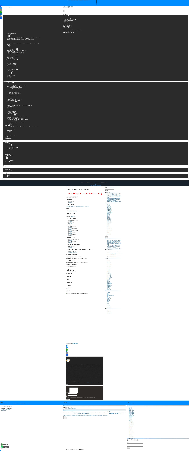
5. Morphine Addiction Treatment (15, 92)
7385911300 (75, 252)
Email (80, 396)
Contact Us (7, 176)
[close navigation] (64, 11)
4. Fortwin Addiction (67, 24)
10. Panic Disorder (10, 47)
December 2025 (109, 209)
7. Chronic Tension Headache (12, 68)
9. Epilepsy (9, 46)
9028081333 (70, 229)
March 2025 (109, 218)
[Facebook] (84, 345)
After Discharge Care (9, 137)
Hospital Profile (9, 149)
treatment (70, 415)
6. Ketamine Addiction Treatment (15, 93)
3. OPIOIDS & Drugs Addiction (69, 19)
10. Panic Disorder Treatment (12, 113)
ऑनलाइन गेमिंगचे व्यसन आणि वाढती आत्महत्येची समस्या (113, 198)
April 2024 (108, 226)
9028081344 (70, 227)
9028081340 (70, 240)
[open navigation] (64, 10)
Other (108, 304)
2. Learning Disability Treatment (12, 117)
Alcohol (108, 293)
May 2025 (108, 216)
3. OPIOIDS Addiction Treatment (13, 86)
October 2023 (109, 229)
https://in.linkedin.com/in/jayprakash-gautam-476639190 (92, 382)
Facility (6, 142)
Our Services (65, 14)
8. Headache (9, 45)
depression (108, 411)
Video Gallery (7, 171)
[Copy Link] (84, 353)
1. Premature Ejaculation (11, 74)
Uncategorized (109, 307)
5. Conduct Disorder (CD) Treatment (13, 120)
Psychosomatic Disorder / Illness (11, 59)
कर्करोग (96, 415)
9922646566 (71, 0)
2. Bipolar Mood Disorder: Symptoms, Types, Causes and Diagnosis (19, 38)
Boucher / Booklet (10, 148)
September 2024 (109, 222)
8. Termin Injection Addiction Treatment (14, 99)
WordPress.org (109, 313)
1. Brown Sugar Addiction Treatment (15, 87)
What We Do (7, 153)
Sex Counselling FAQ (10, 160)
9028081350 (70, 235)
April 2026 (108, 205)
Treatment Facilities (12, 146)
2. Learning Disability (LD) (11, 51)
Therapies (6, 125)
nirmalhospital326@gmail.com (5, 409)
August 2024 (109, 223)
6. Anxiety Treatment (10, 108)
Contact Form (7, 175)
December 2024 (109, 221)
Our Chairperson (8, 156)
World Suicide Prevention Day (91, 415)
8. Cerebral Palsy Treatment (12, 124)
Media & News (7, 169)
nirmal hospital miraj (84, 414)
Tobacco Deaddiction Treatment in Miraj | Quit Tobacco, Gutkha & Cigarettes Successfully (114, 194)
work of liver (81, 415)
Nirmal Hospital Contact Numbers (95, 185)
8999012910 (70, 223)
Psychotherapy (9, 130)
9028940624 (78, 206)
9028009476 (73, 206)
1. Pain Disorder (9, 60)
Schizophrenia (109, 306)
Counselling (7, 139)
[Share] (84, 355)
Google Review (5, 179)
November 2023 (109, 228)
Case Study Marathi (10, 162)
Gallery (4, 166)
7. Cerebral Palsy (10, 57)
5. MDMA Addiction (67, 28)
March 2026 (109, 206)
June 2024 (108, 224)
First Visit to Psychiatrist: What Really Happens (114, 201)
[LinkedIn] (84, 351)
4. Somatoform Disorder (11, 64)
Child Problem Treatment (9, 114)
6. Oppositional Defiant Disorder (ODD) (14, 56)
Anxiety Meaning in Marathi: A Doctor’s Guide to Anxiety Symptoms (114, 254)
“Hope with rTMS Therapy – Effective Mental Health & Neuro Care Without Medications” (23, 126)
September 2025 (109, 212)
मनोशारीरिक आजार (100, 415)
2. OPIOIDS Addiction (67, 21)
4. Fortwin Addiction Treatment (14, 91)
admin (73, 186)
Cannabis (88, 411)
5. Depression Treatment (11, 107)
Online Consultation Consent (115, 257)
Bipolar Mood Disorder (110, 295)
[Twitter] (84, 347)
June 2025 (108, 215)
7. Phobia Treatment (10, 110)
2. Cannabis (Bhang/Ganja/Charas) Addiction (71, 18)
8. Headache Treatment (11, 111)
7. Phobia (8, 44)
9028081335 (70, 247)
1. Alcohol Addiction (67, 16)
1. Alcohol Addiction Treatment (12, 83)
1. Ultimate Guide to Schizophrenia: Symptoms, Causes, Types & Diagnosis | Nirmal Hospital (23, 37)
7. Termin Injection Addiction (117, 255)
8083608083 (87, 206)
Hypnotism (9, 132)
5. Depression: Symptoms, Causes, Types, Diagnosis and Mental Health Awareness (22, 41)
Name (67, 393)
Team (8, 150)
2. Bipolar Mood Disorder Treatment (13, 104)
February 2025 (109, 219)
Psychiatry (108, 305)
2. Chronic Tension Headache (12, 62)
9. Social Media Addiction (11, 33)
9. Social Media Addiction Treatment (13, 100)
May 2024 (108, 225)
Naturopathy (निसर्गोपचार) (11, 129)
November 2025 (109, 210)
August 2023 (109, 286)
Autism (108, 294)
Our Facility (9, 144)
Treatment (4, 81)
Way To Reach (7, 177)
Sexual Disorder (8, 72)
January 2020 (109, 233)
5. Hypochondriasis (10, 65)
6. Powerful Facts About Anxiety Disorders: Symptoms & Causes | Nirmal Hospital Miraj (23, 43)
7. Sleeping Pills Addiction (68, 31)
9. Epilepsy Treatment (11, 112)
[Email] (84, 348)
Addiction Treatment (8, 82)
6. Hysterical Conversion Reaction (13, 66)
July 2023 (108, 231)
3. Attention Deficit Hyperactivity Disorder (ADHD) (16, 52)
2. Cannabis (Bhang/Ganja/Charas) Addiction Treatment (17, 85)
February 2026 (109, 207)
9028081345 (70, 231)
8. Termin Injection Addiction (68, 32)
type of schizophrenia (74, 415)
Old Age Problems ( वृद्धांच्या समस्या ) (10, 69)
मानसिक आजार (103, 415)
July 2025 (108, 214)
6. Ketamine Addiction (67, 26)
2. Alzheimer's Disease (11, 71)
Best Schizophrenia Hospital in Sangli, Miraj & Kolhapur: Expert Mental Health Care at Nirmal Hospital (114, 196)
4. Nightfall (9, 77)
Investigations (7, 136)
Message (67, 392)
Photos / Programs (8, 170)
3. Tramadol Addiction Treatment (15, 89)
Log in (108, 310)
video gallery (78, 415)
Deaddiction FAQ (10, 159)
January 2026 (109, 208)
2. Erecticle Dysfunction (11, 75)
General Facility (9, 143)
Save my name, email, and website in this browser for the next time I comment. (80, 397)
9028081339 (82, 206)
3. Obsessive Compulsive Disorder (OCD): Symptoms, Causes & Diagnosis (20, 39)
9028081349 (70, 233)
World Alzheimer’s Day (85, 415)
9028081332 (73, 216)
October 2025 (109, 211)
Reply (67, 384)
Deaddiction (65, 15)
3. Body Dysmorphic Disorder (12, 63)
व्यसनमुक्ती (106, 415)
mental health (75, 413)
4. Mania (8, 40)
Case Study (7, 161)
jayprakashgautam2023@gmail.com (74, 382)
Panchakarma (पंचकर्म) (10, 127)
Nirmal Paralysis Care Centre (10, 78)
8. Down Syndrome (10, 58)
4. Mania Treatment (10, 106)
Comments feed (109, 312)
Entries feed (109, 311)
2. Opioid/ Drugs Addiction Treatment (16, 88)
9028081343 (70, 242)
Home (95, 184)
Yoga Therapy (9, 131)
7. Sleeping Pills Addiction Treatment (13, 98)
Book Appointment (8, 174)
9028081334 (70, 202)
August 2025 (109, 213)
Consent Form (109, 298)
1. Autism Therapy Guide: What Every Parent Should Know (17, 116)
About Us (108, 292)
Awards (6, 168)
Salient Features (8, 154)
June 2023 (108, 232)
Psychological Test (8, 138)
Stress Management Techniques (13, 133)
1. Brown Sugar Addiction (68, 20)
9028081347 (70, 221)
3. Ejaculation (9, 76)
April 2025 (108, 217)
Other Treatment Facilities (13, 147)
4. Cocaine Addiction (67, 27)
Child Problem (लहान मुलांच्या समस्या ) (10, 49)
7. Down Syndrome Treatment (12, 123)
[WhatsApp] (84, 350)
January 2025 (109, 220)
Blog (3, 165)
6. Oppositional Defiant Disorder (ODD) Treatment (16, 121)
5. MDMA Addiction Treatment (12, 95)
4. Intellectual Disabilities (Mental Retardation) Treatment (17, 119)
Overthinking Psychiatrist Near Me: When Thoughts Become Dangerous (113, 200)
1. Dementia (9, 70)
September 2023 (109, 230)
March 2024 (109, 227)
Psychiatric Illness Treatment (10, 101)
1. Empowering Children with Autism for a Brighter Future (17, 50)
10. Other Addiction (10, 34)
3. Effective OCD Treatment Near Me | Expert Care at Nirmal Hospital (19, 105)
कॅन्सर (97, 415)
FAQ (107, 302)
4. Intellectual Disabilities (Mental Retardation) (15, 53)
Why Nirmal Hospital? (9, 155)
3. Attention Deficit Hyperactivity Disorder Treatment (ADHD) (18, 118)
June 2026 (108, 204)
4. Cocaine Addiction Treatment (13, 94)
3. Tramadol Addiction (67, 22)
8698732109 (75, 211)
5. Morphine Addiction (67, 25)
